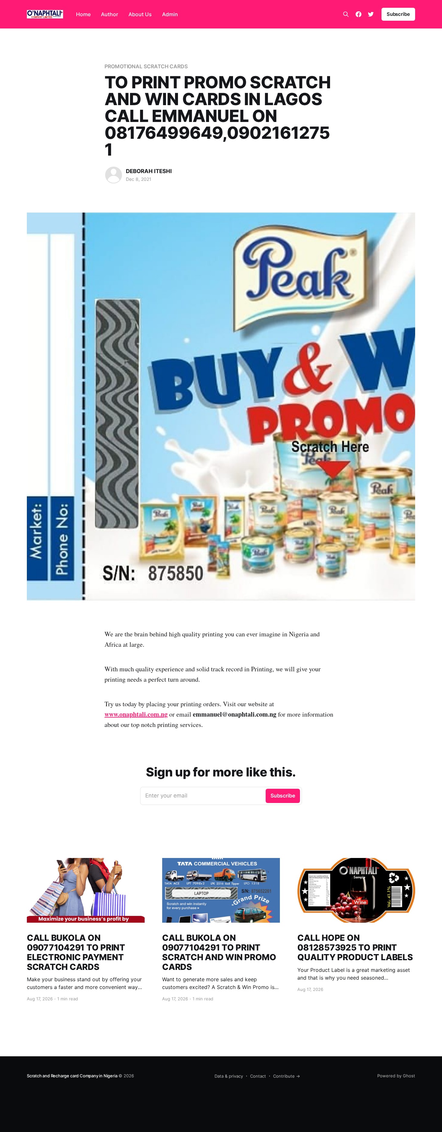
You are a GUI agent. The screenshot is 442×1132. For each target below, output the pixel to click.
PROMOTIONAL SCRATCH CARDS (146, 66)
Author (109, 14)
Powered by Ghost (396, 1075)
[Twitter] (371, 14)
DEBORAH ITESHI (149, 171)
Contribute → (286, 1076)
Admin (170, 14)
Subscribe (398, 14)
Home (83, 14)
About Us (140, 14)
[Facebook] (358, 14)
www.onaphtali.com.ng (136, 714)
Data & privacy (229, 1076)
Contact (258, 1076)
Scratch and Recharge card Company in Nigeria (72, 1075)
